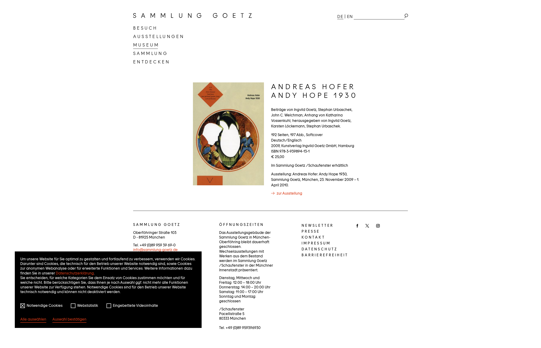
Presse (311, 231)
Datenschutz (319, 249)
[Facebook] (357, 226)
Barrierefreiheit (325, 255)
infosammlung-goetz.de (155, 250)
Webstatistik (87, 305)
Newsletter (317, 225)
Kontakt (313, 237)
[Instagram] (378, 226)
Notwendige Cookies (45, 305)
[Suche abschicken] (406, 16)
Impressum (316, 243)
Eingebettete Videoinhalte (135, 305)
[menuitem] (145, 28)
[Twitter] (367, 226)
